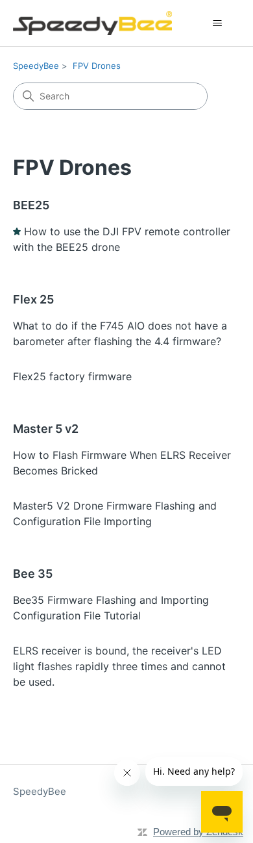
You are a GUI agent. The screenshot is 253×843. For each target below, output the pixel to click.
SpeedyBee (36, 65)
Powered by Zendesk (198, 831)
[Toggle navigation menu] (218, 23)
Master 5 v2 (45, 428)
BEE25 (31, 205)
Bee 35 (33, 573)
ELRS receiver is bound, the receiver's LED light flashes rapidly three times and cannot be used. (119, 666)
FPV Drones (97, 65)
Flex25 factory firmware (72, 376)
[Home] (92, 23)
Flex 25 (33, 299)
